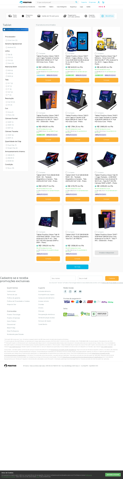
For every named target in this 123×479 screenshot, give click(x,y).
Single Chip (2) (12, 148)
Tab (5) (10, 54)
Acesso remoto (43, 301)
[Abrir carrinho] (103, 2)
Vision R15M (41, 6)
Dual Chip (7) (12, 145)
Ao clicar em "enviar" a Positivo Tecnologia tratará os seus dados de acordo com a (86, 282)
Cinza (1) (10, 112)
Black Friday (11, 328)
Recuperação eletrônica (46, 314)
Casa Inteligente (62, 6)
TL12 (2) (10, 60)
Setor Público (11, 321)
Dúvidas (41, 304)
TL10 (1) (10, 57)
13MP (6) (11, 135)
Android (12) (12, 47)
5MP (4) (10, 128)
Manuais (41, 311)
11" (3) (9, 89)
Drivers (40, 308)
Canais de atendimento (46, 298)
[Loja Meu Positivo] (25, 2)
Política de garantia (13, 298)
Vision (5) (11, 63)
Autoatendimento (44, 291)
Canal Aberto (42, 324)
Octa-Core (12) (12, 40)
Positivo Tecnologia (13, 314)
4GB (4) (10, 73)
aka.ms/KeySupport (15, 346)
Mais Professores (13, 331)
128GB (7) (11, 155)
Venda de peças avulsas (46, 318)
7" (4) (9, 95)
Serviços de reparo (44, 321)
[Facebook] (65, 291)
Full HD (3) (11, 102)
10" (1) (10, 86)
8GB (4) (10, 76)
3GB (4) (10, 70)
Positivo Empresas (13, 318)
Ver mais (77, 267)
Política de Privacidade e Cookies (112, 282)
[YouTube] (80, 291)
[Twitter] (75, 291)
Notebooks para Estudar (15, 334)
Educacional (11, 324)
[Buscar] (76, 2)
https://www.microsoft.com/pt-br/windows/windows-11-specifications (82, 357)
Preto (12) (11, 115)
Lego (81, 6)
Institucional (11, 291)
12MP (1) (10, 122)
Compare (42, 53)
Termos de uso (12, 294)
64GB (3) (11, 161)
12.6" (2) (10, 92)
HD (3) (10, 105)
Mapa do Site (11, 304)
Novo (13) (11, 168)
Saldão (88, 6)
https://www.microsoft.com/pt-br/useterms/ (63, 349)
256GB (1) (11, 158)
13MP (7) (11, 125)
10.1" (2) (10, 83)
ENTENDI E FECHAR (113, 474)
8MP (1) (10, 138)
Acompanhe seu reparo (46, 294)
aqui (37, 476)
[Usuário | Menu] (99, 2)
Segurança (73, 6)
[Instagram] (70, 291)
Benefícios (109, 16)
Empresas (92, 2)
